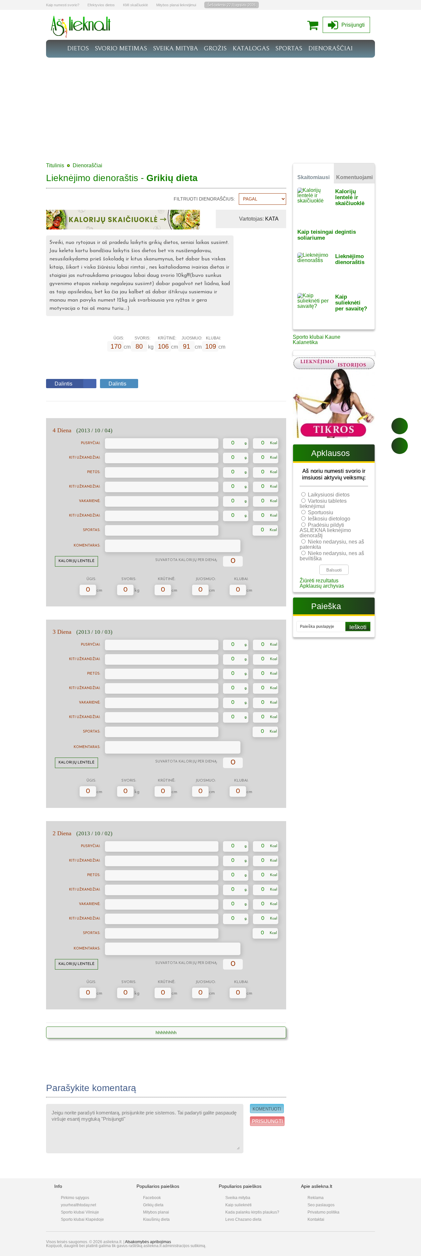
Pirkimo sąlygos (75, 1197)
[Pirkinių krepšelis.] (314, 25)
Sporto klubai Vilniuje (80, 1212)
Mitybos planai (156, 1212)
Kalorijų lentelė (76, 561)
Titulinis (55, 165)
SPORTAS (288, 48)
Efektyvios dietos (101, 5)
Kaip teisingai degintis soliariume (326, 235)
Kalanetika (305, 342)
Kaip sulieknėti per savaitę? (351, 303)
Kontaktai (316, 1219)
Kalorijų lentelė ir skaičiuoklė (349, 197)
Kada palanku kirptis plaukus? (252, 1212)
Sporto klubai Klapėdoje (82, 1219)
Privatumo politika (323, 1212)
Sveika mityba (237, 1197)
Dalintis (63, 384)
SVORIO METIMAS (121, 48)
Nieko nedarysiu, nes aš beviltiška (332, 555)
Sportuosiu (320, 512)
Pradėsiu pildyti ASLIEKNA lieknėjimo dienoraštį (325, 530)
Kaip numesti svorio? (62, 5)
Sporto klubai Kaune (316, 337)
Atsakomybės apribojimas (148, 1242)
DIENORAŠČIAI (330, 48)
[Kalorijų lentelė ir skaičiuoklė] (316, 204)
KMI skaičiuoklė (135, 5)
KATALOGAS (251, 48)
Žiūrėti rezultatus (319, 580)
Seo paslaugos (321, 1205)
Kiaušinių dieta (156, 1219)
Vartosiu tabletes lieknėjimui (323, 503)
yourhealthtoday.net (78, 1205)
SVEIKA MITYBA (175, 48)
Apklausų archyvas (322, 586)
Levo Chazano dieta (243, 1219)
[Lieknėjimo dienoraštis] (316, 268)
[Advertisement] (210, 107)
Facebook (152, 1197)
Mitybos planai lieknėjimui (176, 5)
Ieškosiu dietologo (329, 518)
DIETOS (78, 48)
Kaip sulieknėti (238, 1205)
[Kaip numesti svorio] (81, 36)
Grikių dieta (153, 1205)
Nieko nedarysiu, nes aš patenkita (332, 544)
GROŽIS (215, 48)
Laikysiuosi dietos (329, 494)
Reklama (316, 1197)
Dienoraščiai (87, 165)
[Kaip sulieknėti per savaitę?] (316, 309)
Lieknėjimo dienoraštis (349, 259)
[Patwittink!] (399, 446)
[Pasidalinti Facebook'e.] (399, 426)
